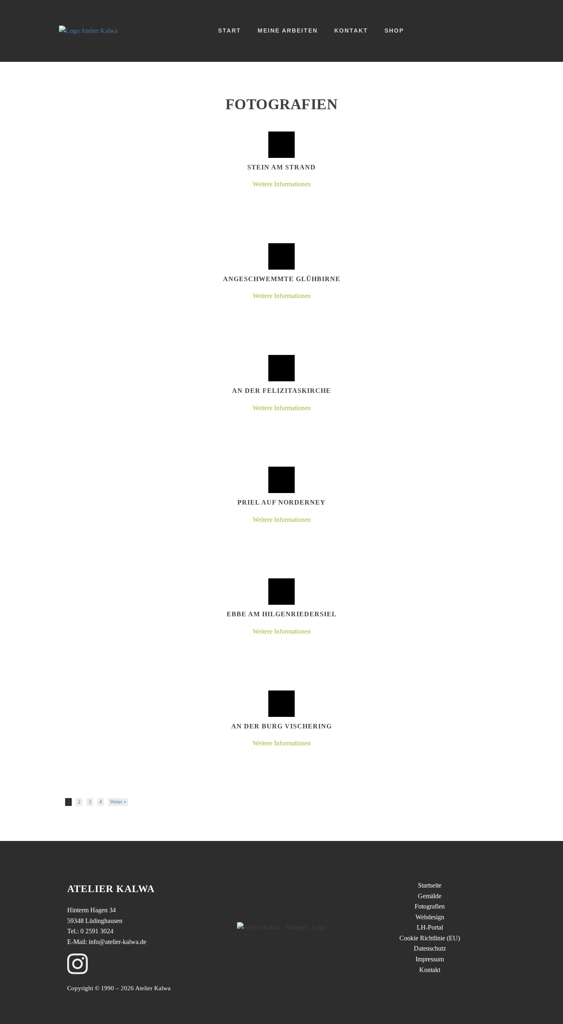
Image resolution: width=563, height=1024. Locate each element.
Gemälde (429, 896)
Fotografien (430, 906)
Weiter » (118, 802)
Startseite (429, 885)
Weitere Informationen (282, 184)
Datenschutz (430, 948)
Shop (394, 30)
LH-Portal (430, 927)
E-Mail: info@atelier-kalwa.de (106, 941)
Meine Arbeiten (288, 30)
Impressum (429, 959)
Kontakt (351, 30)
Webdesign (429, 917)
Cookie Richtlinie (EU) (429, 938)
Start (229, 30)
